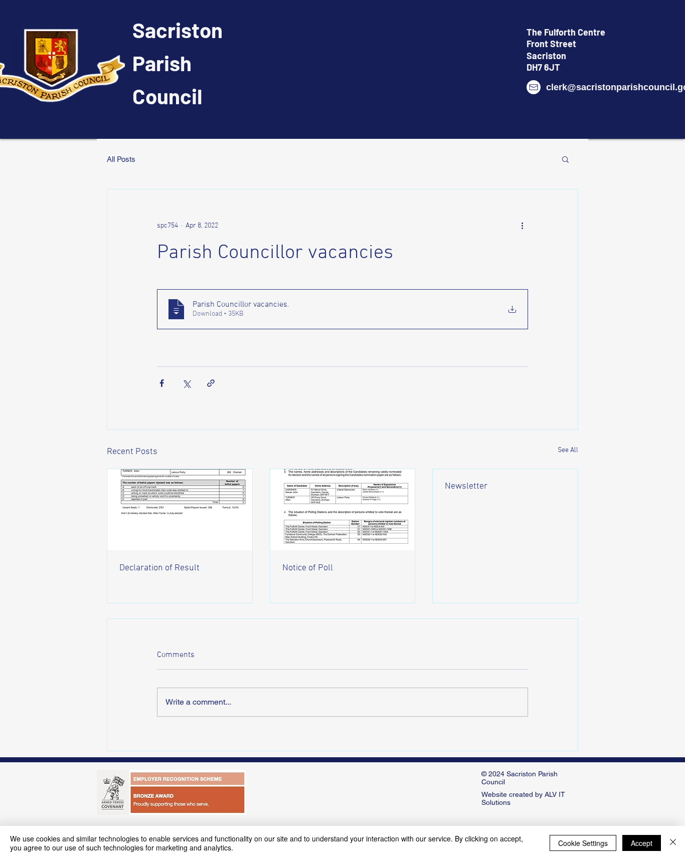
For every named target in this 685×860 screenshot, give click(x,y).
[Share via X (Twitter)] (186, 383)
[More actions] (522, 226)
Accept (641, 843)
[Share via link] (211, 383)
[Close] (673, 843)
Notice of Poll (307, 568)
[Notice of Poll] (342, 509)
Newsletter (466, 486)
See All (568, 450)
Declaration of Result (159, 568)
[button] (565, 159)
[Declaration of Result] (179, 509)
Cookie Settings (583, 843)
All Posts (121, 159)
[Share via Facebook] (161, 383)
